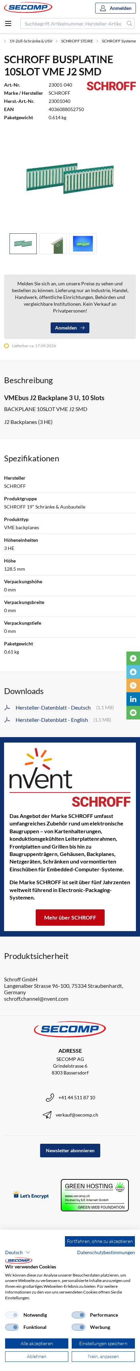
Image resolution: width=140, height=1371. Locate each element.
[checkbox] (12, 1315)
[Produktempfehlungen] (133, 672)
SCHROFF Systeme (119, 40)
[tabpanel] (70, 178)
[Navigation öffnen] (8, 23)
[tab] (23, 243)
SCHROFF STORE (77, 40)
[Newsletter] (133, 712)
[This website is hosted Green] (95, 1195)
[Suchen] (130, 23)
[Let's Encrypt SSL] (31, 1195)
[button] (17, 1252)
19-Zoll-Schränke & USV (31, 40)
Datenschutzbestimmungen (106, 1252)
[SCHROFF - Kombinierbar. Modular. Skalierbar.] (70, 777)
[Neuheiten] (133, 658)
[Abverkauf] (133, 685)
